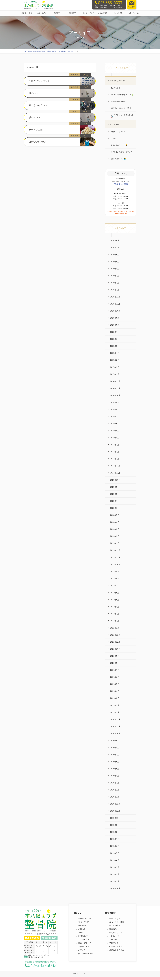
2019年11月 (115, 811)
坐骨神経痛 (114, 943)
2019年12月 (115, 804)
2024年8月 (114, 410)
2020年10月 (115, 733)
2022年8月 (114, 578)
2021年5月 (114, 684)
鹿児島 (113, 138)
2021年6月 (114, 677)
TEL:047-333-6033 (121, 184)
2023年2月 (114, 536)
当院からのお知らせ (116, 81)
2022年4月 (114, 607)
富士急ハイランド (38, 105)
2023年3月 (114, 529)
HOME (77, 913)
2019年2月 (114, 874)
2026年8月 (114, 240)
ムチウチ (113, 939)
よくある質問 (102, 13)
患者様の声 (83, 936)
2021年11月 (115, 642)
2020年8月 (114, 748)
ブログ (81, 932)
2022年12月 (115, 550)
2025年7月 (114, 332)
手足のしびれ (114, 936)
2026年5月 (114, 262)
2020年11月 (115, 726)
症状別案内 (72, 13)
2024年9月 (114, 402)
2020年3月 (114, 783)
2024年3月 (114, 445)
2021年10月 (115, 649)
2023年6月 (114, 508)
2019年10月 (115, 818)
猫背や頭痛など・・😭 (118, 145)
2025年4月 (114, 353)
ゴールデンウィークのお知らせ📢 (122, 116)
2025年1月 (114, 374)
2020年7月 (114, 755)
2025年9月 (114, 318)
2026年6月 (114, 255)
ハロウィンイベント (39, 81)
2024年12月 (115, 381)
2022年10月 (115, 564)
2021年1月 (114, 712)
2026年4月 (114, 269)
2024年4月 (114, 438)
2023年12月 (115, 466)
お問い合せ (83, 950)
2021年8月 (114, 663)
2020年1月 (114, 797)
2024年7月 (114, 417)
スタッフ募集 (118, 13)
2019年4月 (114, 860)
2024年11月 (115, 388)
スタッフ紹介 (42, 13)
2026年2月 (114, 283)
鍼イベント (34, 93)
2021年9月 (114, 656)
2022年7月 (114, 586)
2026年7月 (114, 247)
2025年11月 (115, 304)
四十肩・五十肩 (115, 947)
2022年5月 (114, 600)
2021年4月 (114, 691)
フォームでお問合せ (131, 7)
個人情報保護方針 (85, 954)
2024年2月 (114, 452)
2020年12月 (115, 719)
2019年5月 (114, 853)
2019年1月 (114, 881)
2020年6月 (114, 762)
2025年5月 (114, 346)
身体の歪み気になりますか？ (121, 152)
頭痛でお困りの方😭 (118, 159)
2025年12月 (115, 297)
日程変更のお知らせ (39, 142)
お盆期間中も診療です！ (119, 101)
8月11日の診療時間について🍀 (121, 95)
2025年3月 (114, 360)
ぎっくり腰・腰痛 (116, 922)
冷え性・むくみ (115, 932)
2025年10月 (115, 311)
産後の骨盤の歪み (116, 950)
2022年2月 (114, 621)
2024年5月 (114, 431)
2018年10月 (115, 888)
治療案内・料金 (26, 13)
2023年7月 (114, 501)
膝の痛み (113, 929)
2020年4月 (114, 776)
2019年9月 (114, 825)
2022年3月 (114, 614)
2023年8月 (114, 494)
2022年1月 (114, 628)
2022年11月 (115, 557)
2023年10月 (115, 480)
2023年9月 (114, 487)
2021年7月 (114, 670)
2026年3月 (114, 276)
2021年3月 (114, 698)
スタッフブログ (114, 124)
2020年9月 (114, 741)
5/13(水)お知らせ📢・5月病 (120, 108)
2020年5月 (114, 769)
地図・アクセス (133, 13)
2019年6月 (114, 846)
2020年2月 (114, 790)
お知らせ (82, 929)
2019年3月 (114, 867)
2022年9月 (114, 571)
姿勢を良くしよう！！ (118, 132)
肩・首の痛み (114, 925)
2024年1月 (114, 459)
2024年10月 (115, 395)
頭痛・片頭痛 (114, 919)
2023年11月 (115, 473)
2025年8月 (114, 325)
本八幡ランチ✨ (116, 88)
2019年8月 (114, 832)
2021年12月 (115, 635)
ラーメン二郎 (36, 129)
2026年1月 (114, 290)
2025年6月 (114, 339)
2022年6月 (114, 593)
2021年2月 (114, 705)
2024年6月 (114, 424)
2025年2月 (114, 367)
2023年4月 (114, 522)
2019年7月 (114, 839)
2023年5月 (114, 515)
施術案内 (57, 13)
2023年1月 (114, 543)
